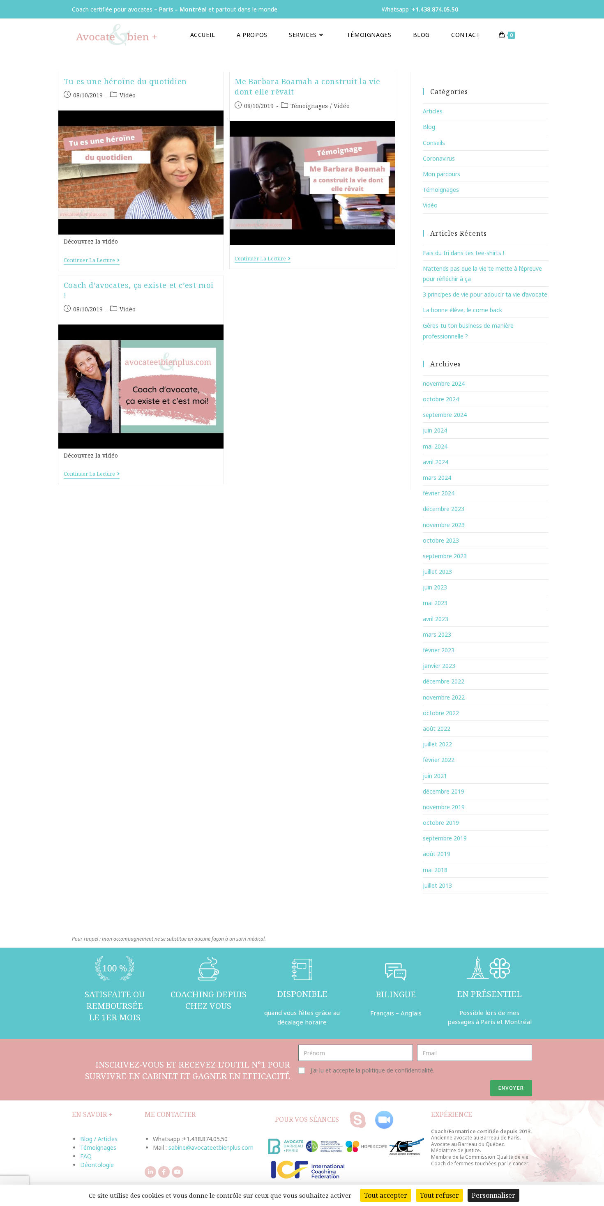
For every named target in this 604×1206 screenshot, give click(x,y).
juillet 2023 (437, 571)
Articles (433, 111)
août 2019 (436, 854)
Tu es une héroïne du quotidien (125, 81)
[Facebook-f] (164, 1172)
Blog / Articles (99, 1139)
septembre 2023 (445, 556)
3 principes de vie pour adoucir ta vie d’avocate (485, 294)
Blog (429, 127)
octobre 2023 (441, 540)
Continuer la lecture (92, 261)
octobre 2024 (441, 399)
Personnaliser (493, 1195)
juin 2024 (435, 430)
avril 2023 (435, 619)
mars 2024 (437, 477)
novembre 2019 (444, 807)
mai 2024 (435, 446)
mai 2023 (435, 603)
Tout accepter (385, 1195)
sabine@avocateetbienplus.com (211, 1147)
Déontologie (97, 1165)
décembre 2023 (443, 509)
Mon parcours (441, 174)
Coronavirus (439, 158)
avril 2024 (435, 462)
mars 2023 (437, 634)
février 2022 (438, 760)
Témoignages (309, 106)
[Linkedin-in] (150, 1172)
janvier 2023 (439, 666)
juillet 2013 (437, 885)
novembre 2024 (444, 383)
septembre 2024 (445, 415)
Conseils (434, 143)
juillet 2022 (437, 744)
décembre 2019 (443, 791)
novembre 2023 (444, 525)
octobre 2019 (441, 822)
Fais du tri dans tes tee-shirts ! (463, 253)
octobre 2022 (441, 713)
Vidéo (128, 95)
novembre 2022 (444, 697)
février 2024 (438, 493)
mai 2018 (435, 870)
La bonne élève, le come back (462, 310)
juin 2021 (435, 776)
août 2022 (436, 728)
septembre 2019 (445, 838)
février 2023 (438, 650)
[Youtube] (177, 1172)
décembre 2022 (443, 681)
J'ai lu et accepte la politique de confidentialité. (372, 1070)
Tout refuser (439, 1195)
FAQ (86, 1156)
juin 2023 (435, 587)
